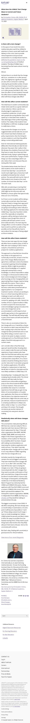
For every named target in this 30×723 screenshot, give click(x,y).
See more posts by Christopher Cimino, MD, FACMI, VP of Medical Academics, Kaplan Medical (13, 589)
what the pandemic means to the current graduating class (13, 61)
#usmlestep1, (5, 598)
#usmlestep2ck (6, 604)
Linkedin (5, 638)
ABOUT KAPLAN (6, 662)
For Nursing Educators (10, 631)
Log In (3, 659)
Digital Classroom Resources (12, 628)
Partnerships (5, 671)
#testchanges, (5, 602)
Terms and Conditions (6, 712)
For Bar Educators (8, 634)
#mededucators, (6, 600)
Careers (3, 665)
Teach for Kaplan (6, 677)
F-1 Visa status (16, 706)
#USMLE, (4, 596)
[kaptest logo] (5, 2)
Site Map (3, 717)
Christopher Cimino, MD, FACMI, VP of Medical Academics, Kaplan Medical (14, 18)
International (5, 668)
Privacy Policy (4, 714)
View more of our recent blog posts (12, 537)
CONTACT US (5, 657)
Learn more (17, 699)
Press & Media (5, 674)
